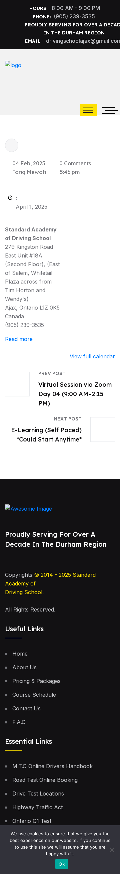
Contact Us (26, 708)
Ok (62, 864)
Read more (19, 339)
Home (20, 653)
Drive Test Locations (38, 793)
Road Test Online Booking (45, 779)
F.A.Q (19, 722)
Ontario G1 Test (31, 821)
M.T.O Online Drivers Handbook (52, 766)
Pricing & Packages (36, 681)
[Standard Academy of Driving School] (51, 70)
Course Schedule (34, 694)
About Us (24, 667)
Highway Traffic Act (37, 807)
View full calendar (92, 356)
